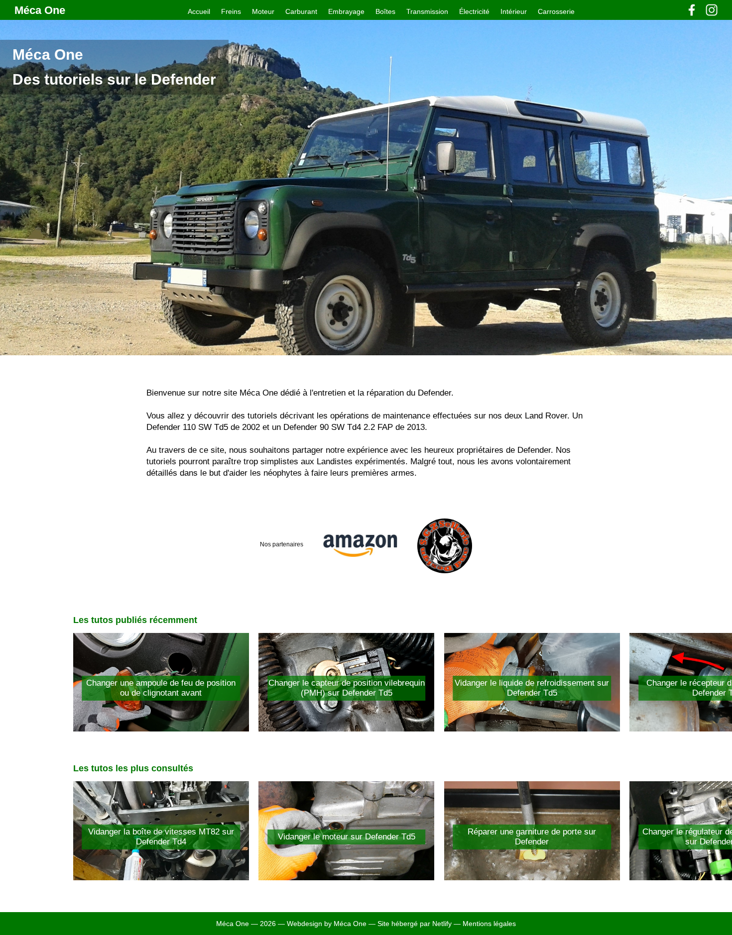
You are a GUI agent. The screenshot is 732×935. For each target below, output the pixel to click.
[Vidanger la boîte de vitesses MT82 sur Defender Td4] (161, 877)
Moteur (263, 11)
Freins (231, 11)
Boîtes (385, 11)
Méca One (39, 10)
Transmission (427, 11)
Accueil (199, 11)
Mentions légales (489, 924)
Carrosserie (556, 11)
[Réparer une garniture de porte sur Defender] (532, 877)
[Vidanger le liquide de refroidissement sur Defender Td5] (532, 729)
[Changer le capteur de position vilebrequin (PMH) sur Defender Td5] (346, 729)
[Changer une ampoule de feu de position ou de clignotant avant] (161, 729)
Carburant (301, 11)
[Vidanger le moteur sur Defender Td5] (346, 877)
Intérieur (513, 11)
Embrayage (346, 11)
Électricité (474, 11)
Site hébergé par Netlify (415, 924)
